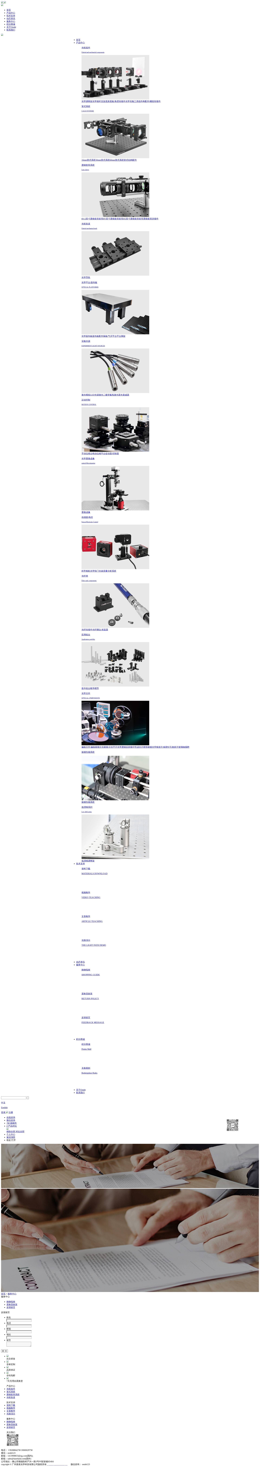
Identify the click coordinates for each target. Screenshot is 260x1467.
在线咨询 (10, 1117)
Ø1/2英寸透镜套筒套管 (92, 219)
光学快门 (94, 571)
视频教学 (10, 1408)
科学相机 (86, 571)
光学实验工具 (131, 101)
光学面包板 (87, 336)
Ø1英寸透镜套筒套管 (113, 219)
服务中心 (10, 21)
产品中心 (10, 13)
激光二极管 (104, 395)
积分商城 (10, 24)
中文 (3, 1103)
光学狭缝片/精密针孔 (162, 747)
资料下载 (10, 1405)
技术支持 (10, 16)
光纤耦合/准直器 (100, 630)
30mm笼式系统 (103, 160)
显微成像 (86, 512)
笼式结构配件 (130, 160)
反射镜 (129, 747)
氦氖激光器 (115, 395)
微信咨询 (10, 1120)
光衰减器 (125, 395)
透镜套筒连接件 (150, 219)
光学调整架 (87, 101)
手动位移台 (87, 453)
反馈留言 (10, 1307)
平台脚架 (121, 336)
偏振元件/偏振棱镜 (90, 747)
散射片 (175, 747)
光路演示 (10, 1414)
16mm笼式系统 (89, 160)
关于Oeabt (11, 27)
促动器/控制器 (112, 453)
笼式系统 (10, 1392)
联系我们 (10, 30)
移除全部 (11, 1131)
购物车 (11, 1123)
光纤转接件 (87, 630)
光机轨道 (10, 1397)
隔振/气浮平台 (110, 336)
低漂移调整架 (88, 861)
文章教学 (10, 1411)
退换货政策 (11, 1304)
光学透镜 (121, 747)
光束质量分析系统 (107, 571)
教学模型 (94, 688)
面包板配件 (97, 336)
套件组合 (86, 688)
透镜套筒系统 (13, 1394)
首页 (8, 10)
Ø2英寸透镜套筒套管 (133, 219)
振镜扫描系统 (88, 802)
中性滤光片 (137, 747)
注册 (11, 1112)
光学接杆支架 (98, 101)
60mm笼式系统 (117, 160)
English (4, 1107)
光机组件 (10, 1389)
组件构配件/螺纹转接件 (149, 101)
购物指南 (10, 1302)
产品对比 (11, 1126)
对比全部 (20, 1131)
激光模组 (86, 395)
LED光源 (94, 395)
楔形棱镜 (147, 747)
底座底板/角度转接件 (115, 101)
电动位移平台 (98, 453)
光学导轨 (86, 277)
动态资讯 (10, 18)
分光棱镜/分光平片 (108, 747)
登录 (3, 1112)
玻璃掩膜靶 (183, 747)
